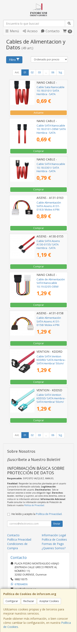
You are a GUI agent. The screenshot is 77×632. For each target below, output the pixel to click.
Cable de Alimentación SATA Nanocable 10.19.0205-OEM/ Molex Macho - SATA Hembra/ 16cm (51, 286)
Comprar (38, 151)
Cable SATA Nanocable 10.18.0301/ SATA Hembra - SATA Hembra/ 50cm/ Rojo (51, 169)
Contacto (52, 31)
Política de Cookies (54, 539)
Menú (14, 31)
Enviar (56, 523)
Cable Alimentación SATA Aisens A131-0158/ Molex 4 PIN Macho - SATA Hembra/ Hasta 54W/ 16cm (51, 325)
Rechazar (28, 601)
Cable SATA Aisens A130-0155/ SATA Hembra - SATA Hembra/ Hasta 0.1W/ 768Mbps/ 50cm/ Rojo (50, 248)
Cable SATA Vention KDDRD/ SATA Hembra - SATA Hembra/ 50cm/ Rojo (51, 362)
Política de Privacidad (34, 505)
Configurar (12, 601)
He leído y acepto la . (36, 514)
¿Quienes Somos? (54, 548)
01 (25, 72)
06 (52, 72)
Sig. (60, 72)
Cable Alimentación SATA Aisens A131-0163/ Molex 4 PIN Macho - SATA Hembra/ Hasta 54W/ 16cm (51, 210)
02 (32, 72)
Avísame (39, 112)
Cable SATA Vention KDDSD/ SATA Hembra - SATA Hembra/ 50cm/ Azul (51, 400)
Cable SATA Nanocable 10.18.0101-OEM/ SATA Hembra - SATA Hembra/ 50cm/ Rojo (51, 131)
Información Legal (54, 535)
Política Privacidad (19, 539)
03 (39, 72)
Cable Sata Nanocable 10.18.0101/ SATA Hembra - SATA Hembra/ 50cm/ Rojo (50, 92)
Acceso (32, 31)
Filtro (12, 60)
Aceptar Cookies (49, 601)
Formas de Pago (53, 544)
